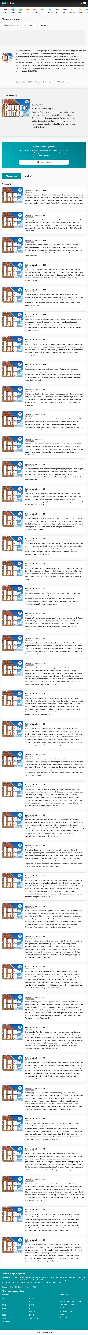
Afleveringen (11, 176)
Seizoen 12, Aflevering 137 (35, 215)
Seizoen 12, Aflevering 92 (35, 564)
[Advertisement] (44, 37)
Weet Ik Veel (64, 1318)
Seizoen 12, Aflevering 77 (35, 997)
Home (38, 1332)
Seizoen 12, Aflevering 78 (35, 967)
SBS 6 (4, 1308)
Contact (4, 1287)
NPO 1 (4, 1298)
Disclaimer (19, 1287)
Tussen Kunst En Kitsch (68, 1304)
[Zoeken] (72, 3)
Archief (28, 176)
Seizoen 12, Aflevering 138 (35, 190)
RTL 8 (4, 1312)
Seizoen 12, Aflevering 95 (35, 489)
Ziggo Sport (33, 1318)
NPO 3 (4, 1302)
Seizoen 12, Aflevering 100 (35, 364)
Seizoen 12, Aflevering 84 (35, 785)
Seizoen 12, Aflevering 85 (35, 754)
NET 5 (31, 1305)
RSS (34, 1287)
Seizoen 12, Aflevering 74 (35, 1088)
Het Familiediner (66, 1308)
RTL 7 (31, 1308)
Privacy (27, 1287)
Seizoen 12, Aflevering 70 (35, 1210)
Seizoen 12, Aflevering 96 (35, 464)
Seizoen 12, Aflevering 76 (35, 1027)
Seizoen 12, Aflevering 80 (35, 906)
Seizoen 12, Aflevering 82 (35, 845)
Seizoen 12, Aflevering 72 (35, 1149)
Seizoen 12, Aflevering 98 (35, 414)
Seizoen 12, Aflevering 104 (35, 265)
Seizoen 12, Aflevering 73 (35, 1119)
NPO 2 (31, 1298)
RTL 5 (4, 1305)
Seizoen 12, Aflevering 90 (35, 613)
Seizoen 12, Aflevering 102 (35, 315)
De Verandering (66, 1311)
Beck (62, 1314)
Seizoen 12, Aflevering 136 (35, 240)
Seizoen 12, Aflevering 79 (35, 936)
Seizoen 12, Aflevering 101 (35, 340)
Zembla (63, 1298)
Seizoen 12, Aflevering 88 (35, 663)
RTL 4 (31, 1302)
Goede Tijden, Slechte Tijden (70, 1301)
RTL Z (31, 1315)
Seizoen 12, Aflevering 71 (35, 1179)
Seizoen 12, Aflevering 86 (35, 724)
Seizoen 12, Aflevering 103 (35, 290)
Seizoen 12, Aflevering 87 (35, 694)
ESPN (4, 1318)
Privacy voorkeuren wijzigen (13, 1291)
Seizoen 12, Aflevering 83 (35, 815)
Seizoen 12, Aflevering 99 (35, 389)
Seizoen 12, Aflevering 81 (35, 876)
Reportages (48, 82)
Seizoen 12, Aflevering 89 (35, 638)
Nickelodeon (6, 1322)
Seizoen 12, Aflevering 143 (43, 109)
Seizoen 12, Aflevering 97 (35, 439)
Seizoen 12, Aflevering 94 (35, 514)
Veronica (32, 1312)
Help (11, 1287)
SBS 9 (4, 1315)
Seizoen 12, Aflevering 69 (35, 1240)
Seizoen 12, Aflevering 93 (35, 539)
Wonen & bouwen (64, 82)
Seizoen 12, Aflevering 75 (35, 1058)
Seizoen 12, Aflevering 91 (35, 589)
